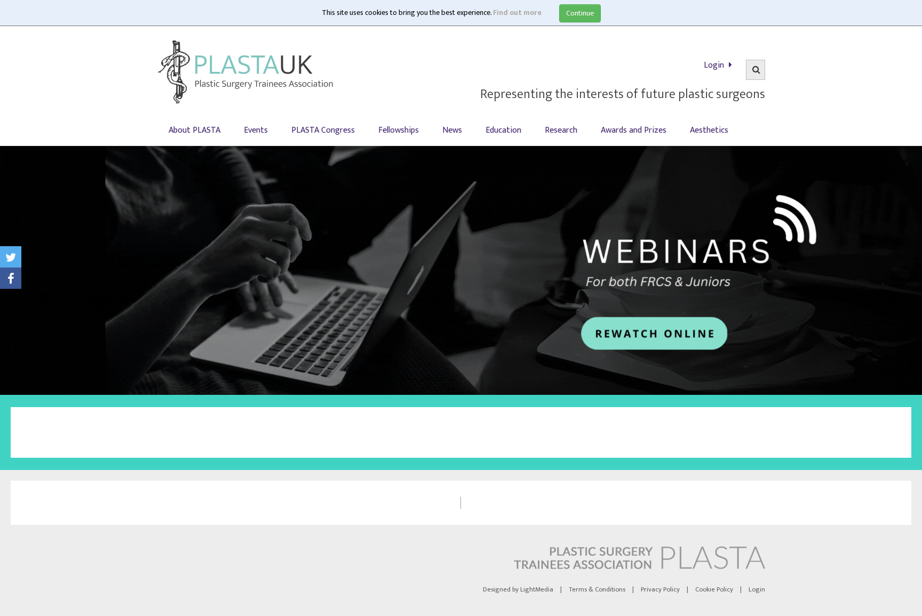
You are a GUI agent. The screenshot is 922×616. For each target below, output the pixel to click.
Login (715, 65)
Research (561, 130)
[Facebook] (10, 278)
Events (256, 130)
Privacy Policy (660, 589)
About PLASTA (194, 130)
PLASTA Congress (323, 130)
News (452, 130)
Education (503, 130)
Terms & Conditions (597, 589)
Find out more (517, 12)
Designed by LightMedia (518, 589)
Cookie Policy (714, 589)
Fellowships (398, 130)
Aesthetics (709, 130)
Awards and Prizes (633, 130)
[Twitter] (10, 257)
